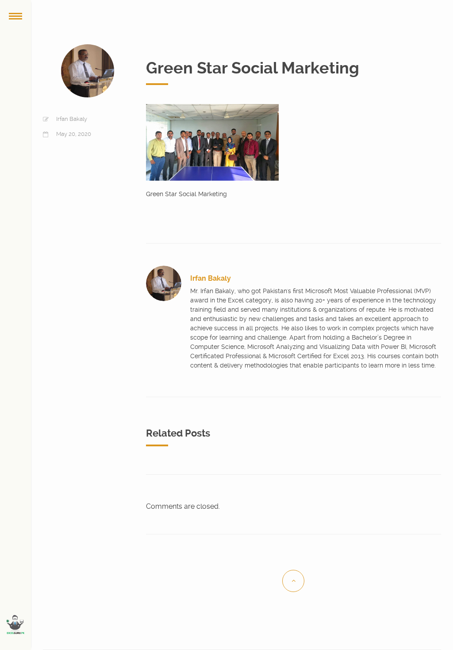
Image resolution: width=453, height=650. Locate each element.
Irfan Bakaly (71, 119)
